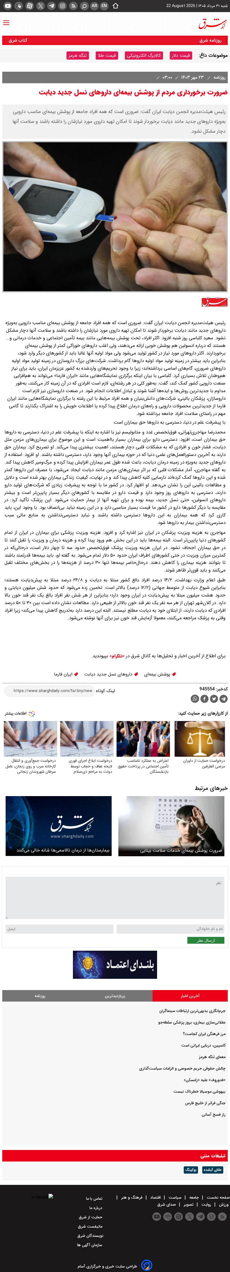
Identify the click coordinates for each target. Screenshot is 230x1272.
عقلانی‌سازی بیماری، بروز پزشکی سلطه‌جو (192, 1022)
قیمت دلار (181, 55)
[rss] (73, 6)
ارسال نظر (206, 940)
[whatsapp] (195, 699)
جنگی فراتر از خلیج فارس (205, 1103)
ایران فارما (64, 674)
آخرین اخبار (190, 996)
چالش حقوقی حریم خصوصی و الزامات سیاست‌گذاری (182, 1068)
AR (94, 6)
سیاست (175, 1197)
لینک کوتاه (105, 690)
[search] (84, 6)
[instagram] (62, 6)
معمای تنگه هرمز (212, 1057)
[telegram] (51, 6)
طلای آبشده (213, 1170)
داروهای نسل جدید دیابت (109, 674)
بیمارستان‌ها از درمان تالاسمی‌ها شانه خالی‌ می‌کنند (63, 850)
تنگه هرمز (78, 55)
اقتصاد (155, 1197)
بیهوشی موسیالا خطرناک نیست (199, 1091)
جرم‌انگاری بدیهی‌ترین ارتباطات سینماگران (192, 1011)
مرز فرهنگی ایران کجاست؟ (204, 1034)
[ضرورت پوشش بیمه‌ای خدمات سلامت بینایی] (171, 826)
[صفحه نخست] (114, 6)
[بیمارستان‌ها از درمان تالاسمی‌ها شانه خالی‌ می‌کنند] (59, 826)
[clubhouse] (18, 6)
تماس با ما (95, 1199)
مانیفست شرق (91, 1226)
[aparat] (29, 6)
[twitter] (40, 6)
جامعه (194, 1197)
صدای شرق (167, 1204)
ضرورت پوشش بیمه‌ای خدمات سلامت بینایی (181, 850)
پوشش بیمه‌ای (158, 674)
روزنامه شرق (210, 40)
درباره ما (96, 1208)
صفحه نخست (218, 1197)
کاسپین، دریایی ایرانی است (203, 1045)
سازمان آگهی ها (90, 1245)
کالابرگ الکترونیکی (144, 55)
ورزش (224, 1204)
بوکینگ (190, 1170)
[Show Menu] (6, 20)
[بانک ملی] (115, 977)
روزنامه (219, 77)
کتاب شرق (19, 40)
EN (104, 6)
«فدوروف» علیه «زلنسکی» (205, 1080)
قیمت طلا (107, 55)
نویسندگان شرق (90, 1236)
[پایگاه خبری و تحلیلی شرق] (212, 23)
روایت (206, 1204)
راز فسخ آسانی (214, 1114)
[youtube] (7, 6)
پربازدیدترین (115, 996)
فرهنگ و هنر (132, 1197)
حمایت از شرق (91, 1217)
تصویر (189, 1204)
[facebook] (204, 699)
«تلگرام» (116, 656)
